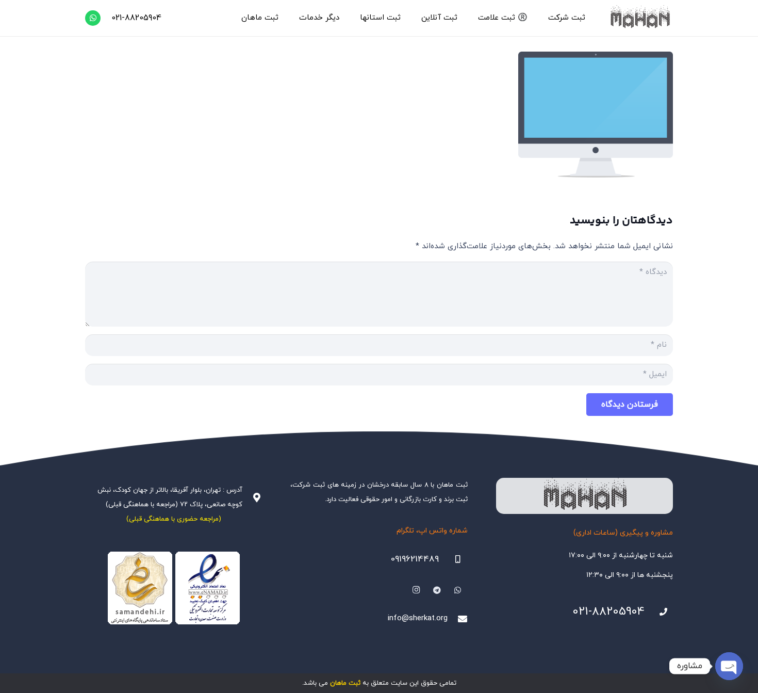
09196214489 (415, 559)
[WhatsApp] (93, 18)
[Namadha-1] (173, 588)
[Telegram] (437, 590)
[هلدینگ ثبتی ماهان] (639, 18)
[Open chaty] (729, 666)
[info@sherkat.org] (457, 618)
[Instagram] (416, 590)
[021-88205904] (659, 612)
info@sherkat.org (418, 618)
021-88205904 (608, 612)
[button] (543, 18)
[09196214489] (453, 559)
